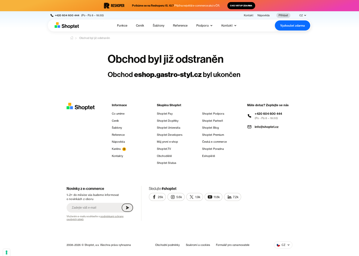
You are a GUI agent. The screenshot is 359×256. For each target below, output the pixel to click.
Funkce (122, 25)
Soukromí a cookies (198, 244)
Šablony (158, 25)
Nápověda (263, 15)
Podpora (202, 25)
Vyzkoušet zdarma (292, 25)
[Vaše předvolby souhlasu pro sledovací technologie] (6, 252)
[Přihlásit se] (127, 208)
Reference (180, 25)
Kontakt (248, 15)
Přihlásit (283, 15)
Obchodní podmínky (167, 244)
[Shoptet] (67, 25)
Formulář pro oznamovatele (233, 244)
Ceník (140, 25)
